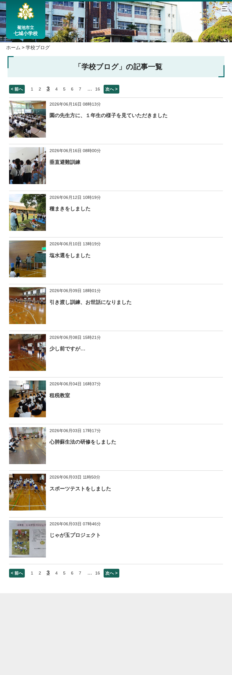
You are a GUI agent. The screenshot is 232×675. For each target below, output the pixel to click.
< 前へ (17, 89)
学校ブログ (38, 47)
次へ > (111, 89)
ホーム (13, 47)
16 (97, 89)
